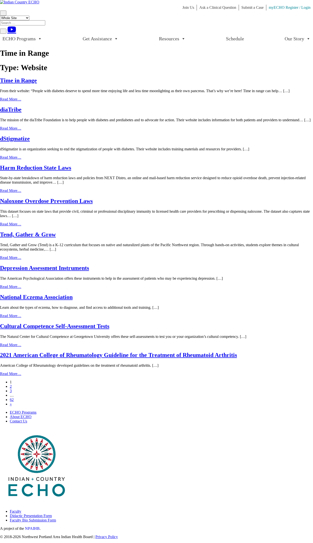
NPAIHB (32, 528)
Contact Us (18, 421)
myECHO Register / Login (290, 7)
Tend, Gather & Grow (28, 234)
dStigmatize (15, 138)
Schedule (235, 38)
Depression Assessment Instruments (44, 268)
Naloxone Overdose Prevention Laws (46, 201)
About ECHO (21, 417)
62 (12, 400)
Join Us (188, 7)
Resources (169, 38)
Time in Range (18, 80)
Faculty (15, 511)
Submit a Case (252, 7)
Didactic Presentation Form (31, 516)
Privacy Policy (106, 537)
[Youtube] (11, 29)
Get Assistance (97, 38)
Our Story (294, 38)
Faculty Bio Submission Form (33, 520)
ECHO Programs (19, 38)
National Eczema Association (36, 297)
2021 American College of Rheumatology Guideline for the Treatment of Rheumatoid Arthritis (118, 355)
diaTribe (11, 109)
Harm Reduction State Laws (35, 168)
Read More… (10, 99)
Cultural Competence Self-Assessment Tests (54, 326)
